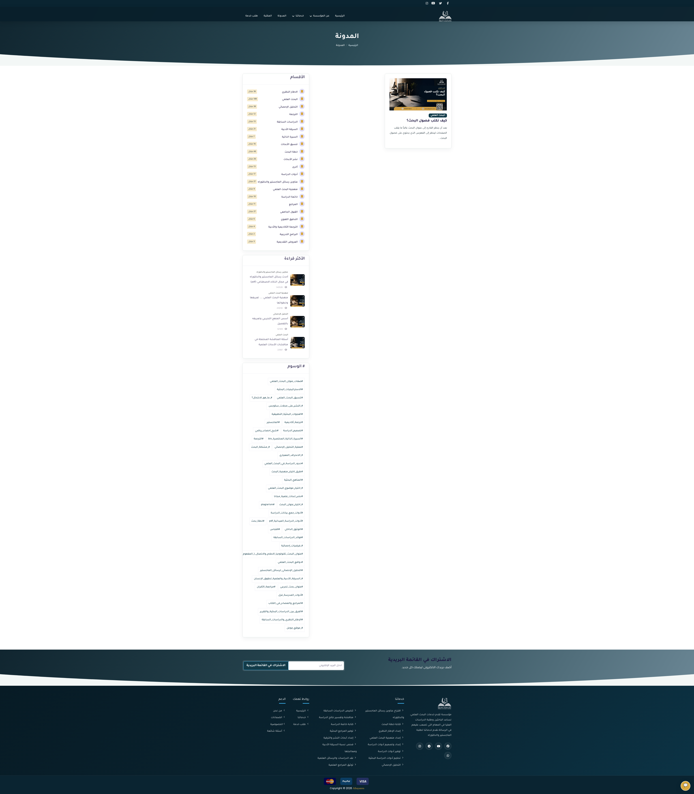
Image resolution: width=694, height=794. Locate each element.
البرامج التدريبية (289, 234)
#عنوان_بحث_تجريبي (291, 587)
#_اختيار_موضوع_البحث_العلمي (285, 488)
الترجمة (293, 114)
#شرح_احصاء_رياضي (266, 430)
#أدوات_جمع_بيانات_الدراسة (287, 513)
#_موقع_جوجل (295, 628)
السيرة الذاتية (290, 137)
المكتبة (268, 16)
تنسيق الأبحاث (289, 144)
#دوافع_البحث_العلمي (290, 562)
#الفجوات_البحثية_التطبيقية (287, 414)
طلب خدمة (251, 16)
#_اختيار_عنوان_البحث (291, 504)
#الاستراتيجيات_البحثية (290, 389)
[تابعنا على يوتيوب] (434, 3)
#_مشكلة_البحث (260, 447)
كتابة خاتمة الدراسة (342, 724)
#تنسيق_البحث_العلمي (290, 398)
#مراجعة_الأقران (266, 587)
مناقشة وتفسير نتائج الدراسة (336, 717)
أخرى (295, 167)
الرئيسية (340, 16)
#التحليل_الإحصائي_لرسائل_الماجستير (281, 570)
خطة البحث (291, 152)
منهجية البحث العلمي (285, 189)
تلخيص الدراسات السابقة (339, 711)
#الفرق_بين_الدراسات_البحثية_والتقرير (281, 611)
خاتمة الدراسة (289, 197)
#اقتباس (275, 529)
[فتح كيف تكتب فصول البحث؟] (418, 94)
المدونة (282, 16)
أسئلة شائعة (275, 731)
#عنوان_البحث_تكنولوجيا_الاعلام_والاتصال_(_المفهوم (273, 554)
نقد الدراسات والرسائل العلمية (336, 758)
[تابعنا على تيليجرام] (429, 746)
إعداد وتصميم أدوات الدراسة (384, 744)
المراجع (293, 204)
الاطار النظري (290, 92)
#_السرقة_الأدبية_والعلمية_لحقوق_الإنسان (278, 578)
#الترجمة (258, 439)
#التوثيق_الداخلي (294, 529)
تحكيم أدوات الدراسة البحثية (385, 758)
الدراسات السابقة (287, 122)
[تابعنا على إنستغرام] (427, 3)
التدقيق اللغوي (289, 219)
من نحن (278, 711)
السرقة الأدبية (289, 129)
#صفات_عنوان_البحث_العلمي (286, 381)
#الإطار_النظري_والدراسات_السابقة (282, 619)
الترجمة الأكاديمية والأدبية (283, 227)
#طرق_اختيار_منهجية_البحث (287, 471)
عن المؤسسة (321, 16)
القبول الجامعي (289, 212)
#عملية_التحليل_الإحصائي (289, 447)
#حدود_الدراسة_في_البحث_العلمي (283, 463)
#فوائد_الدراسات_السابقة (288, 537)
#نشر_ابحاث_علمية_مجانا (288, 496)
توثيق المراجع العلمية (341, 765)
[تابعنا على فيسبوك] (448, 3)
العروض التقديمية (287, 242)
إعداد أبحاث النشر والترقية (339, 738)
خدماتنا (300, 16)
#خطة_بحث (257, 521)
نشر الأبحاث (291, 159)
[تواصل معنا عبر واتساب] (447, 755)
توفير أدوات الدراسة (389, 751)
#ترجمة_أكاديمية (293, 422)
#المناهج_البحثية (293, 480)
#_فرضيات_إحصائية (292, 546)
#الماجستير (273, 422)
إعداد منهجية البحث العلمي (385, 738)
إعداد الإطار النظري (390, 731)
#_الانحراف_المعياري (291, 455)
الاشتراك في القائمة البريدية (266, 665)
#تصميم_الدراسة (293, 430)
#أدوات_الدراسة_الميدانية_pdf (286, 521)
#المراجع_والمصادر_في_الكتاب (285, 603)
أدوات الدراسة (289, 174)
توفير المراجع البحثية (342, 731)
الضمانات (277, 717)
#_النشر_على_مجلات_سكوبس (286, 406)
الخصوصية (276, 724)
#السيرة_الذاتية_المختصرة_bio (285, 439)
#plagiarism (267, 504)
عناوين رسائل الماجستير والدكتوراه (278, 182)
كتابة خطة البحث (391, 724)
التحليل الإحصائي (288, 107)
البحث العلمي (290, 99)
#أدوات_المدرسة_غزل (290, 595)
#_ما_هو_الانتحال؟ (262, 398)
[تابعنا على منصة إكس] (441, 3)
